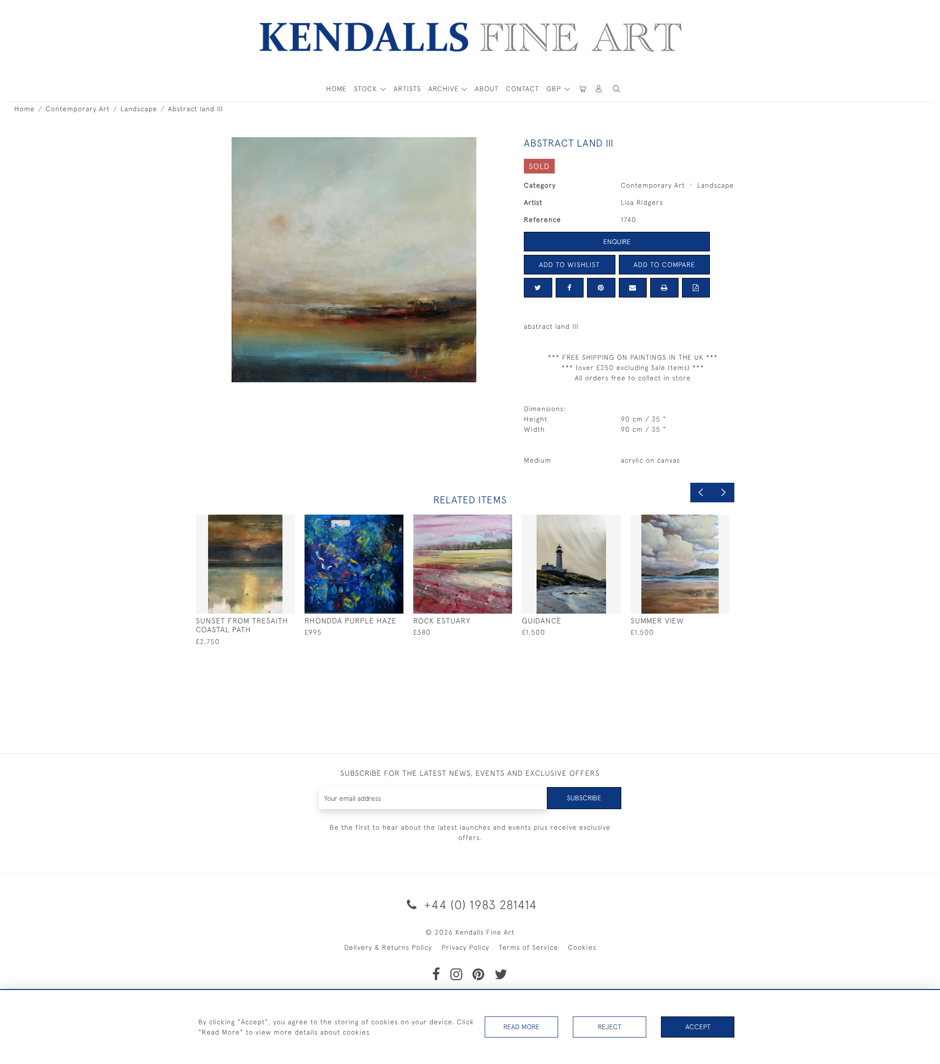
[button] (616, 89)
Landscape (138, 109)
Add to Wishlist (569, 265)
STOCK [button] (366, 89)
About (486, 89)
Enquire (617, 242)
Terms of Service (528, 947)
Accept (697, 1027)
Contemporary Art (78, 109)
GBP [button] (555, 89)
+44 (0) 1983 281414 (479, 904)
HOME (336, 89)
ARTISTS (407, 89)
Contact (522, 89)
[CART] (583, 89)
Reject (609, 1027)
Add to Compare (664, 265)
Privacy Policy (465, 947)
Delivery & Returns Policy (388, 947)
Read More (521, 1027)
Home (24, 109)
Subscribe (584, 798)
